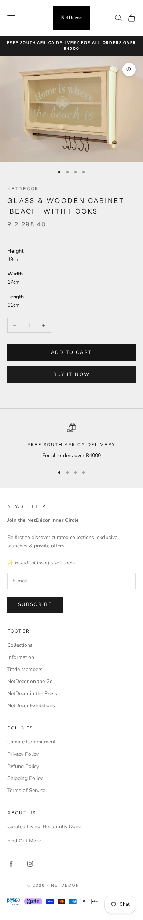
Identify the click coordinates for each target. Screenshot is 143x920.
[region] (71, 441)
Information (20, 657)
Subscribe (35, 604)
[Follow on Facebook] (11, 863)
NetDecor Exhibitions (31, 705)
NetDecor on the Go (30, 681)
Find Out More (24, 840)
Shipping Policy (25, 778)
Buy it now (71, 374)
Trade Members (25, 669)
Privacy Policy (22, 754)
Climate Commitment (31, 741)
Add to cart (71, 352)
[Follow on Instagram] (30, 863)
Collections (20, 645)
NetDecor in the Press (32, 693)
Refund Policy (23, 766)
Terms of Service (26, 790)
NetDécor (22, 188)
